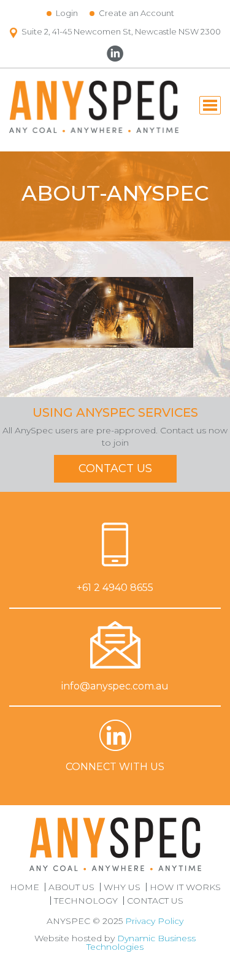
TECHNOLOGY (86, 900)
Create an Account (136, 13)
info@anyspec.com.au (115, 686)
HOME (24, 887)
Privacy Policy (154, 920)
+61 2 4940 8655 (115, 587)
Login (67, 13)
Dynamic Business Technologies (141, 942)
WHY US (122, 887)
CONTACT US (115, 468)
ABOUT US (71, 887)
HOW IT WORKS (185, 887)
